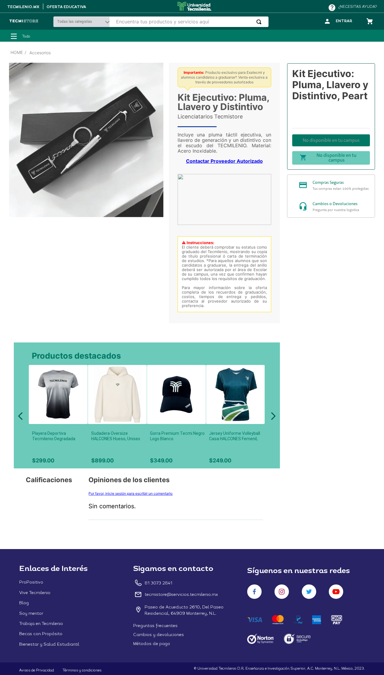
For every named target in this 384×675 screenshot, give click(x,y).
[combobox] (190, 21)
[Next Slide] (273, 416)
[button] (81, 372)
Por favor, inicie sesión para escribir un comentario (130, 493)
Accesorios (40, 52)
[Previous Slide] (20, 416)
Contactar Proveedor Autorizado (224, 161)
